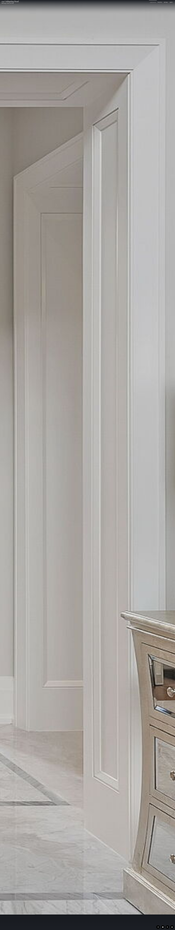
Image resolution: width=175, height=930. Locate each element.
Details (166, 2)
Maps (171, 2)
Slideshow (153, 2)
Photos (160, 2)
